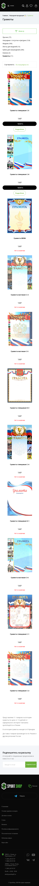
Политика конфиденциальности (10, 829)
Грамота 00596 (20, 238)
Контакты (4, 824)
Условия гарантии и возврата (9, 811)
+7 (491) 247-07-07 (10, 868)
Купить (20, 124)
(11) (8, 56)
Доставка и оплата (6, 815)
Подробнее (19, 129)
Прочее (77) (7, 37)
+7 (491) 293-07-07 (10, 859)
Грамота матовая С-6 (19, 578)
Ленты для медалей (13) (11, 47)
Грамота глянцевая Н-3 (19, 408)
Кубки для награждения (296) (13, 50)
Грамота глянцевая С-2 (19, 691)
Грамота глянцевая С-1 (19, 634)
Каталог (34, 786)
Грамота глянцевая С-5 (19, 110)
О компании (5, 806)
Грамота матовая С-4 (19, 295)
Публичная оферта (7, 838)
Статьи (3, 820)
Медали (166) (7, 43)
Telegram (22, 796)
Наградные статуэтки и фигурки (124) (16, 40)
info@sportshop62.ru (10, 874)
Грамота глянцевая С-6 (19, 174)
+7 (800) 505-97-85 (10, 861)
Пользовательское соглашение (10, 833)
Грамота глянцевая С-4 (19, 464)
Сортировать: (9, 65)
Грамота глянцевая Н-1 (19, 521)
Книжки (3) (6, 53)
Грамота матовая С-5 (19, 351)
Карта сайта (5, 842)
